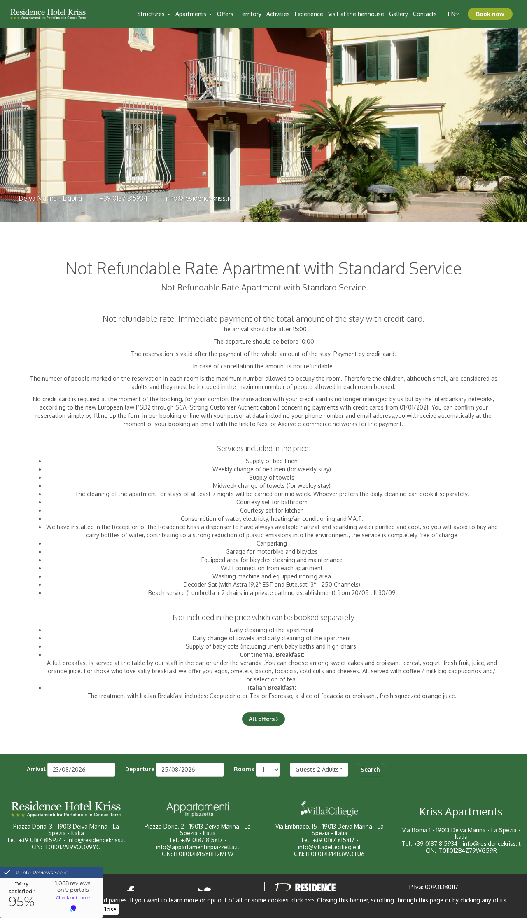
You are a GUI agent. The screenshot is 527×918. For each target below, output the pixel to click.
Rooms (244, 769)
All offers (262, 718)
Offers (225, 13)
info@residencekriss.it (198, 198)
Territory (249, 13)
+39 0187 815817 (202, 839)
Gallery (398, 13)
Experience (309, 13)
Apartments (191, 13)
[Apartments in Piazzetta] (197, 809)
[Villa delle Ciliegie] (329, 809)
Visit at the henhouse (356, 13)
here (309, 900)
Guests (305, 769)
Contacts (425, 13)
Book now (490, 13)
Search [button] (370, 769)
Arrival (36, 769)
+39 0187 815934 (123, 198)
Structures (151, 13)
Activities (278, 13)
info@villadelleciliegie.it (329, 846)
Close (109, 909)
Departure (139, 769)
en (451, 14)
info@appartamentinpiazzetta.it (198, 846)
